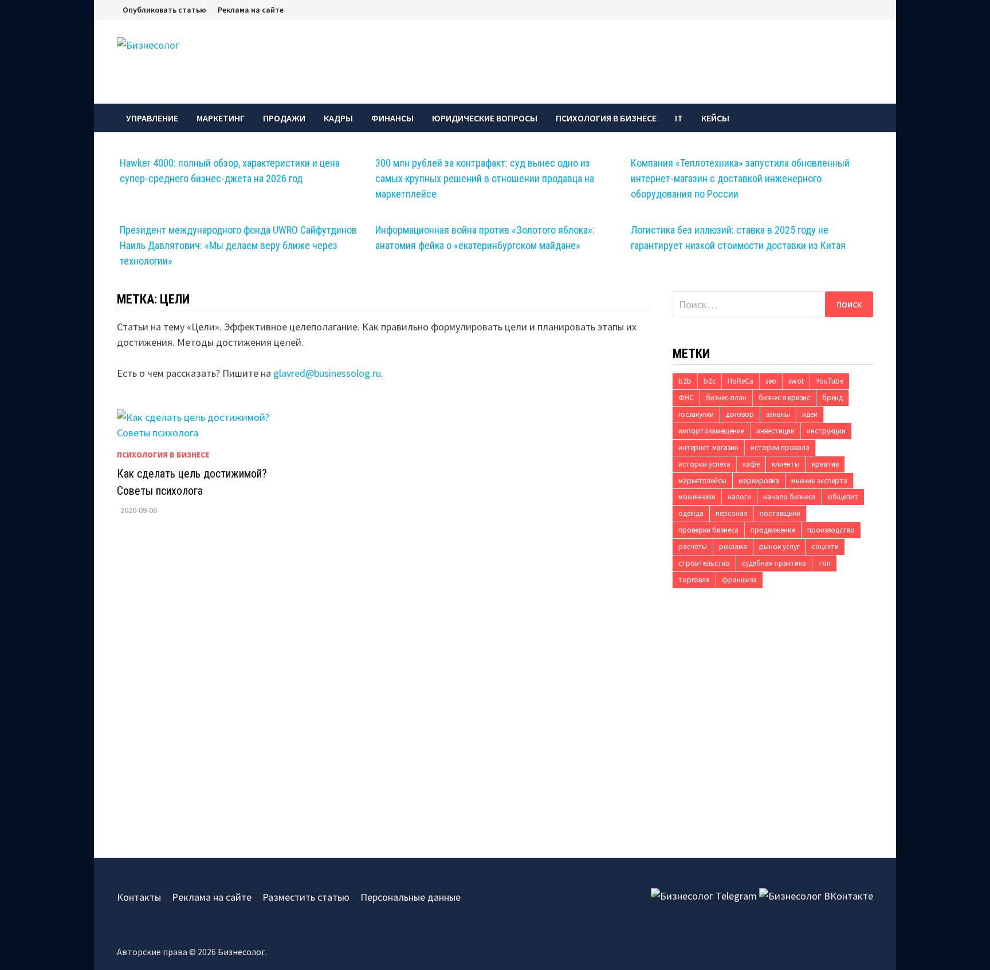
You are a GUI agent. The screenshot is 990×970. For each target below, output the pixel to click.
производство (831, 530)
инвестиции (775, 431)
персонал (732, 513)
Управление (152, 118)
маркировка (758, 481)
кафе (751, 464)
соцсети (825, 546)
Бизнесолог (241, 951)
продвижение (773, 530)
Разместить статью (305, 897)
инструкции (826, 431)
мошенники (697, 497)
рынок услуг (779, 546)
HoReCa (740, 381)
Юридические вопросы (484, 118)
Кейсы (715, 118)
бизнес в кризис (784, 398)
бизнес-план (726, 398)
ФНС (686, 398)
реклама (733, 546)
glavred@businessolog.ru (327, 373)
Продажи (284, 118)
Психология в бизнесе (606, 118)
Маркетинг (221, 118)
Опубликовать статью (164, 10)
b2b (685, 381)
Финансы (392, 118)
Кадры (338, 118)
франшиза (739, 580)
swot (796, 381)
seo (770, 381)
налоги (739, 497)
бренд (832, 398)
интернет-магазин (708, 447)
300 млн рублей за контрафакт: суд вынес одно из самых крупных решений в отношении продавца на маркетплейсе (484, 178)
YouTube (829, 381)
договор (740, 414)
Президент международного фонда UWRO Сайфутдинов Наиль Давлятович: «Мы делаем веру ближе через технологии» (238, 245)
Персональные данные (410, 897)
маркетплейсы (702, 481)
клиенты (786, 464)
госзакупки (696, 414)
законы (778, 414)
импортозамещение (711, 431)
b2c (710, 381)
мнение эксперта (819, 481)
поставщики (780, 513)
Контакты (139, 897)
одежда (691, 513)
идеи (810, 414)
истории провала (780, 447)
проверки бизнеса (708, 530)
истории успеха (704, 464)
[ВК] (870, 8)
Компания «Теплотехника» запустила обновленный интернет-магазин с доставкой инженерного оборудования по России (740, 178)
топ (824, 563)
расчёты (692, 546)
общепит (843, 497)
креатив (825, 464)
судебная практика (774, 563)
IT (679, 118)
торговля (694, 580)
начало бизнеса (789, 497)
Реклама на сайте (251, 10)
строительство (704, 563)
